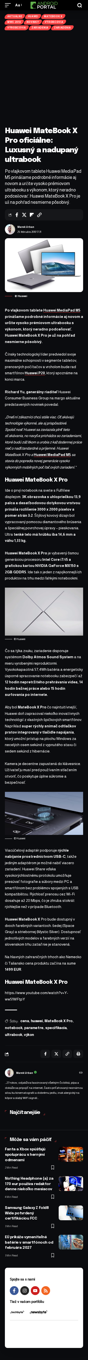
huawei (37, 1021)
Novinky (33, 22)
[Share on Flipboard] (31, 215)
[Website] (81, 1073)
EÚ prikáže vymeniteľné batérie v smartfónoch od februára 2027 (29, 1242)
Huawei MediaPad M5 (61, 310)
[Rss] (45, 1290)
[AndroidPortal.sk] (44, 5)
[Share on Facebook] (16, 215)
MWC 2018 (14, 22)
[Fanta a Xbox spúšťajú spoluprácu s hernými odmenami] (71, 1154)
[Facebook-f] (14, 1290)
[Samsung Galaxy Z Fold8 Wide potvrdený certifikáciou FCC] (71, 1212)
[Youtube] (35, 1290)
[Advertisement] (44, 78)
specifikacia (55, 1028)
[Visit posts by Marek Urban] (10, 229)
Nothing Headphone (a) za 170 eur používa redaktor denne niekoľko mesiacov (29, 1184)
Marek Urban (25, 226)
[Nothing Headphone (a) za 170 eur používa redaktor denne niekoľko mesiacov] (71, 1183)
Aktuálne (14, 16)
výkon (29, 1035)
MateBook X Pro (58, 1021)
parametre (34, 1028)
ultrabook (13, 1035)
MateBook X (53, 16)
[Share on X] (24, 215)
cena (24, 1021)
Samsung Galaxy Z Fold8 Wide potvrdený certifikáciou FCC (27, 1213)
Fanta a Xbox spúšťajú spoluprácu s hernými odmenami (25, 1154)
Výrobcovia (54, 22)
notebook (13, 1028)
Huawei (33, 16)
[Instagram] (24, 1290)
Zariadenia (40, 27)
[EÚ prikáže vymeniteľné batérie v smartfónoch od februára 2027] (71, 1242)
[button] (9, 5)
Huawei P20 (35, 373)
